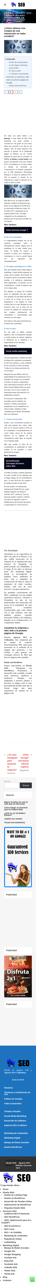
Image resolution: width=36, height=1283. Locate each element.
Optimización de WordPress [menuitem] (17, 1205)
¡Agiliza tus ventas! (13, 819)
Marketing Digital (12, 1138)
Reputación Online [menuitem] (13, 1239)
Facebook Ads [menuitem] (11, 1264)
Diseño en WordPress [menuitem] (14, 1198)
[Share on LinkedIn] (20, 92)
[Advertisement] (18, 115)
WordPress (9, 670)
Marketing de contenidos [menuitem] (16, 1236)
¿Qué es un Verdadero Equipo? (14, 814)
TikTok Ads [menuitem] (9, 1274)
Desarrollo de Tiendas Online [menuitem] (18, 1201)
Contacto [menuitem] (7, 1280)
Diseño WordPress (13, 1147)
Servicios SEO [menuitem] (10, 1211)
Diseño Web (11, 1163)
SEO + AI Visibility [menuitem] (13, 1232)
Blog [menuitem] (5, 1277)
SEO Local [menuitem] (9, 1229)
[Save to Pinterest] (15, 92)
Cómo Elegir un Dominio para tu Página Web (16, 808)
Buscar (7, 781)
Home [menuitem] (5, 1189)
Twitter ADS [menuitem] (9, 1270)
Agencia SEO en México (15, 1125)
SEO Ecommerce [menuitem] (12, 1226)
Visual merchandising (14, 822)
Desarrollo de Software (15, 1121)
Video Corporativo (13, 1103)
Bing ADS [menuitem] (8, 1261)
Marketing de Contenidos (16, 1133)
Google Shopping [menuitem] (12, 1254)
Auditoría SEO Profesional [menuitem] (16, 1214)
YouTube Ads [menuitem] (10, 1257)
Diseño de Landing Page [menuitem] (15, 1195)
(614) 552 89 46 (18, 1080)
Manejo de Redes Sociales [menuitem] (16, 1248)
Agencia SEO (24, 1163)
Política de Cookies (13, 1099)
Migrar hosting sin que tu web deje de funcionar (16, 803)
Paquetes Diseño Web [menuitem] (14, 1208)
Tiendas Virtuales (12, 1111)
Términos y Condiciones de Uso (17, 1093)
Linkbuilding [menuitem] (10, 1242)
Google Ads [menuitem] (9, 1251)
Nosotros (8, 1088)
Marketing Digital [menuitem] (11, 1245)
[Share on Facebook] (6, 92)
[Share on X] (11, 92)
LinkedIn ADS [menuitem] (10, 1267)
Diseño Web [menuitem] (8, 1192)
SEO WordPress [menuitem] (12, 1217)
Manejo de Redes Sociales (16, 1142)
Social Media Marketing (15, 1116)
